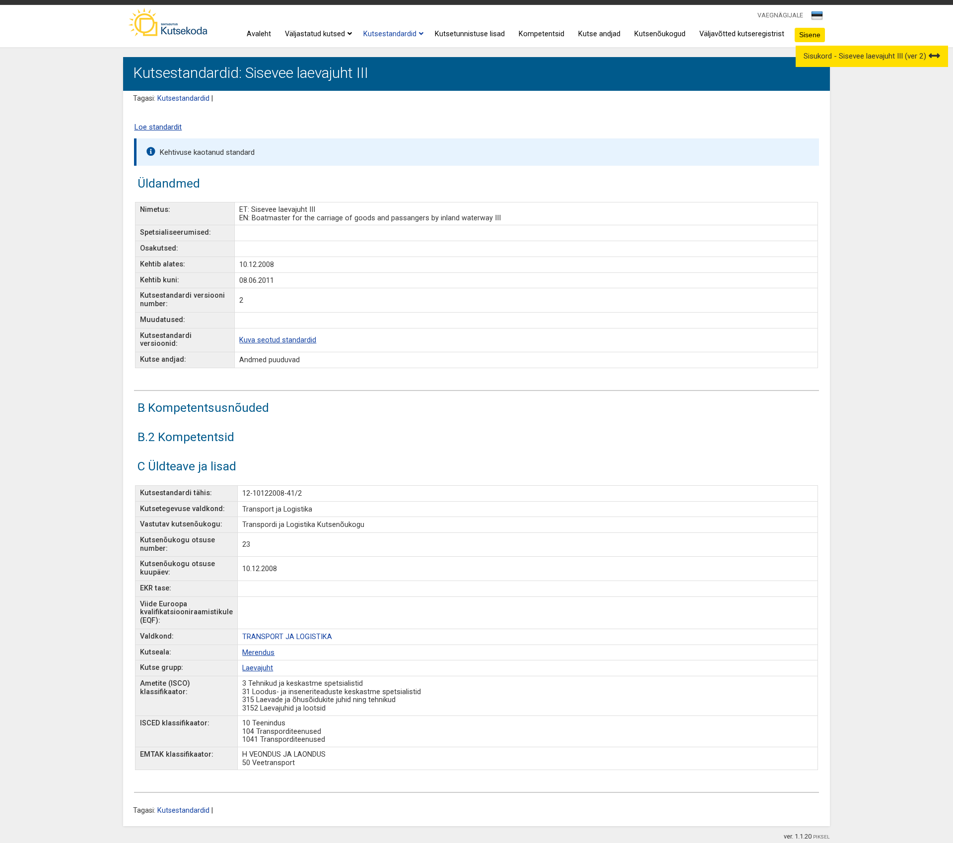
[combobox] (817, 18)
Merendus (258, 652)
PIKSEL (821, 837)
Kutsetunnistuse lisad (470, 34)
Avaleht (259, 34)
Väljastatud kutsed (315, 34)
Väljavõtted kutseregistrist (741, 34)
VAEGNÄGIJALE (780, 15)
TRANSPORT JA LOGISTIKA (287, 637)
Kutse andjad (599, 34)
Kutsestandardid (389, 34)
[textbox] (815, 17)
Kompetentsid (541, 34)
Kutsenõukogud (659, 34)
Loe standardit (158, 127)
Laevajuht (257, 668)
